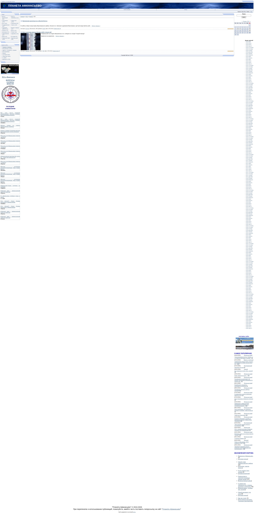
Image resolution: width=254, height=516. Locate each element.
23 (235, 32)
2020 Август (249, 224)
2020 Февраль (249, 215)
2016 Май (248, 148)
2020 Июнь (248, 221)
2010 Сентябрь (250, 47)
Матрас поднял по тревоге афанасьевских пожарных (10, 126)
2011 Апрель (249, 58)
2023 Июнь (248, 271)
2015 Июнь (248, 132)
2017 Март (248, 163)
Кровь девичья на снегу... (240, 375)
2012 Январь (249, 71)
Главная (68, 9)
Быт (3, 23)
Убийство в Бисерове (239, 415)
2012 (27, 16)
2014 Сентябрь (250, 118)
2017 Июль (248, 169)
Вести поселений (5, 17)
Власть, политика (13, 17)
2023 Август (249, 274)
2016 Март (248, 145)
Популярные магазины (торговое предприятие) (245, 500)
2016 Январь (249, 142)
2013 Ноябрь (249, 104)
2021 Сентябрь (250, 243)
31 (237, 34)
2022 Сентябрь (250, 261)
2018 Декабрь (249, 194)
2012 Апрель (249, 75)
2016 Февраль (249, 144)
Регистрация (127, 9)
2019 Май (248, 202)
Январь (31, 16)
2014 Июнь (248, 114)
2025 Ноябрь (249, 314)
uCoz (134, 512)
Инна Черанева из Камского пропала (243, 398)
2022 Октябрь (249, 262)
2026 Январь (249, 317)
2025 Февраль (249, 301)
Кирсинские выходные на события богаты (34, 21)
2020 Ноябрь (249, 228)
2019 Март (248, 199)
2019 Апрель (249, 200)
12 (242, 28)
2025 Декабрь (249, 316)
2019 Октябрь (249, 209)
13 (245, 28)
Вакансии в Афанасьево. (245, 456)
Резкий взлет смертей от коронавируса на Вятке (240, 385)
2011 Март (248, 56)
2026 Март (248, 320)
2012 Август (249, 81)
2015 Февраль (249, 126)
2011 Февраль (249, 55)
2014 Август (249, 117)
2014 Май (248, 112)
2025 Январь (249, 300)
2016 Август (249, 153)
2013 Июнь (248, 96)
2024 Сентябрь (250, 294)
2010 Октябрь (249, 49)
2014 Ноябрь (249, 121)
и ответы (10, 82)
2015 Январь (249, 124)
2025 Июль (248, 309)
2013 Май (248, 95)
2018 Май (248, 184)
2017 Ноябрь (249, 175)
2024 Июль (248, 291)
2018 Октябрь (249, 191)
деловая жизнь (243, 459)
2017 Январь (249, 160)
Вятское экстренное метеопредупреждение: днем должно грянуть (10, 168)
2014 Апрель (249, 111)
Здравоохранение (244, 473)
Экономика (5, 20)
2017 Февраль (249, 161)
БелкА (44, 28)
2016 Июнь (248, 150)
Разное (4, 30)
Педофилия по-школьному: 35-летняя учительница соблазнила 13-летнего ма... (243, 380)
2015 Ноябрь (249, 139)
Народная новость (4, 28)
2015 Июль (248, 133)
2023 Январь (249, 267)
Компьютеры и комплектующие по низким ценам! (244, 478)
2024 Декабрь (249, 298)
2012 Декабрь (249, 87)
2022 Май (248, 255)
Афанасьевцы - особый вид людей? (245, 488)
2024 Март (248, 285)
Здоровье (13, 33)
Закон (12, 25)
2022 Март (248, 252)
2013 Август (249, 99)
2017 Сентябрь (250, 172)
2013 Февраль (249, 90)
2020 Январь (249, 213)
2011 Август (249, 63)
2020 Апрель (249, 218)
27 (245, 32)
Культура (4, 32)
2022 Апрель (249, 254)
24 (237, 32)
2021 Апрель (249, 236)
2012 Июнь (248, 78)
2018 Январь (249, 178)
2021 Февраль (249, 233)
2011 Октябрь (249, 66)
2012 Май (248, 77)
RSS (251, 11)
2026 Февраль (249, 319)
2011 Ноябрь (249, 68)
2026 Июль (248, 326)
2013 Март (248, 92)
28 (247, 32)
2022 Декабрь (249, 265)
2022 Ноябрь (249, 264)
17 (237, 30)
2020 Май (248, 219)
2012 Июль (248, 80)
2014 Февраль (249, 108)
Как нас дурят (242, 498)
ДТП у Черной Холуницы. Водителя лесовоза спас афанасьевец (243, 430)
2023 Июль (248, 273)
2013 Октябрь (249, 102)
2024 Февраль (249, 283)
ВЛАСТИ (10, 84)
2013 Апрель (249, 93)
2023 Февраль (249, 268)
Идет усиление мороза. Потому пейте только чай (36, 32)
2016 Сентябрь (250, 154)
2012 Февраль (249, 72)
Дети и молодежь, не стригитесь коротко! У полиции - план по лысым (243, 410)
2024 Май (248, 288)
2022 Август (249, 260)
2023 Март (248, 270)
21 (247, 30)
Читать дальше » (96, 25)
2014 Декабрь (249, 123)
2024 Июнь (248, 289)
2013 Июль (248, 98)
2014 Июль (248, 115)
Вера (3, 36)
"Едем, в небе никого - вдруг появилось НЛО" (241, 442)
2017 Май (248, 166)
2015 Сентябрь (250, 136)
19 (242, 30)
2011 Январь (249, 53)
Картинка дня (14, 38)
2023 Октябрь (249, 277)
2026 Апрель (249, 322)
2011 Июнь (248, 60)
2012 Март (248, 74)
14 (247, 28)
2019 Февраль (249, 197)
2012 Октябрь (249, 84)
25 (240, 32)
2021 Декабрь (249, 248)
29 (249, 32)
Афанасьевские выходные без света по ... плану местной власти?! (10, 157)
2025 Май (248, 306)
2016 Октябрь (249, 156)
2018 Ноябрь (249, 193)
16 (235, 30)
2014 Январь (249, 107)
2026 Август (249, 328)
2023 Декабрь (249, 280)
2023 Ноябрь (249, 279)
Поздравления (5, 25)
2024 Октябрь (249, 295)
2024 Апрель (249, 286)
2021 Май (248, 237)
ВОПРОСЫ (10, 80)
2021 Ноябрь (249, 246)
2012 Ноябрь (249, 86)
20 (245, 30)
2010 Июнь (248, 43)
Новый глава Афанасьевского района (245, 462)
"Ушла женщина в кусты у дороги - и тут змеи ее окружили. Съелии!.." (243, 357)
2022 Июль (248, 258)
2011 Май (248, 59)
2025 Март (248, 303)
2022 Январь (249, 249)
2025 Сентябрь (250, 312)
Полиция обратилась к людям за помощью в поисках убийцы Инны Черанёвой (243, 420)
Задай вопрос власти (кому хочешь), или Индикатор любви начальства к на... (243, 363)
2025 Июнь (248, 307)
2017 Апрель (249, 164)
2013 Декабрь (249, 105)
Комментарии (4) (57, 28)
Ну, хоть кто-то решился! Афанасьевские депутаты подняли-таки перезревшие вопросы (10, 114)
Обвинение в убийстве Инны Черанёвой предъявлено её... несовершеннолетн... (241, 404)
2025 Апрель (249, 304)
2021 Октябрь (249, 245)
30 (235, 34)
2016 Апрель (249, 147)
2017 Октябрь (249, 173)
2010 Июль (248, 44)
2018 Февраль (249, 179)
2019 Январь (249, 196)
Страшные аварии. (239, 438)
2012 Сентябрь (250, 83)
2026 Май (248, 323)
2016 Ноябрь (249, 157)
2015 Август (249, 135)
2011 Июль (248, 62)
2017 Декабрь (249, 176)
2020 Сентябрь (250, 225)
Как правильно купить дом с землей (243, 371)
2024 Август (249, 292)
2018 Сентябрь (250, 190)
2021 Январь (249, 231)
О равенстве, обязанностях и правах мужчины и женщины (245, 485)
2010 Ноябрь (249, 50)
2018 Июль (248, 187)
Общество (13, 20)
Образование (5, 33)
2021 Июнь (248, 239)
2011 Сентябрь (249, 65)
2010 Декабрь (249, 52)
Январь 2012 (246, 21)
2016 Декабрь (249, 159)
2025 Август (249, 310)
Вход (185, 9)
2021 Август (249, 242)
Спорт (12, 32)
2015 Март (248, 127)
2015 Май (248, 130)
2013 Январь (249, 89)
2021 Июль (248, 240)
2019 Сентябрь (250, 208)
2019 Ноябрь (249, 211)
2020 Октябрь (249, 227)
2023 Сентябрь (250, 276)
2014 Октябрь (249, 120)
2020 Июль (248, 222)
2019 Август (249, 206)
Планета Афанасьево (171, 509)
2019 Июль (248, 205)
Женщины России (238, 367)
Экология (13, 23)
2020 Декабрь (249, 230)
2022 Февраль (249, 251)
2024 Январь (249, 282)
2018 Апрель (249, 182)
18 (240, 30)
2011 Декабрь (249, 69)
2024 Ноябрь (249, 297)
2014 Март (248, 110)
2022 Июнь (248, 257)
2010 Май (248, 41)
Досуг (12, 30)
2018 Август (249, 188)
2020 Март (248, 216)
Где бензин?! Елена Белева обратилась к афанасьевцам (10, 202)
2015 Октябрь (249, 138)
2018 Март (248, 181)
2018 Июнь (248, 185)
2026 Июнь (248, 325)
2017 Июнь (248, 167)
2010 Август (249, 46)
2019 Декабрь (249, 212)
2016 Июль (248, 151)
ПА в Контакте (8, 77)
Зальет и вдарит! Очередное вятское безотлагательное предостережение (10, 131)
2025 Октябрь (249, 313)
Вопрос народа (15, 27)
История (13, 36)
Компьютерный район (245, 481)
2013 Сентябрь (250, 101)
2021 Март (248, 234)
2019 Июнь (248, 203)
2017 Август (249, 170)
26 (242, 32)
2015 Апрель (249, 129)
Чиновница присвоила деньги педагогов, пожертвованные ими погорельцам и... (242, 448)
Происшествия (6, 38)
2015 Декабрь (249, 141)
